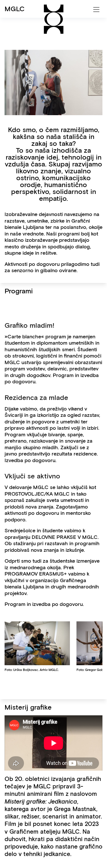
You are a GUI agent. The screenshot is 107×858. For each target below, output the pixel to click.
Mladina (17, 32)
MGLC (15, 9)
